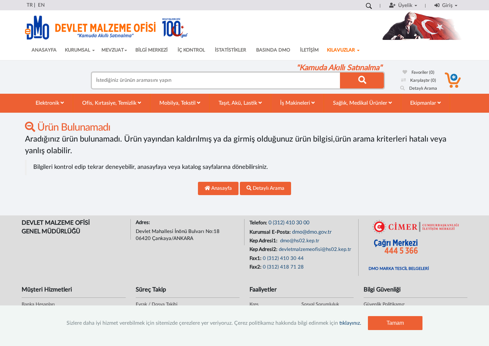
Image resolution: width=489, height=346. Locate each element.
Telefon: (258, 222)
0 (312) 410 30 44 (283, 258)
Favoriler (422, 72)
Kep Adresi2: (264, 249)
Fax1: (256, 258)
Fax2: (256, 267)
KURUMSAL (78, 50)
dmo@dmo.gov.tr (312, 232)
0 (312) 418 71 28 (283, 267)
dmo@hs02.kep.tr (299, 240)
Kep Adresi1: (264, 240)
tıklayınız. (350, 323)
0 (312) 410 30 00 (288, 222)
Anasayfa (221, 188)
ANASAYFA (44, 50)
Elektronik (48, 103)
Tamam (395, 323)
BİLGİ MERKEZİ (151, 50)
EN (41, 5)
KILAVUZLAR (341, 50)
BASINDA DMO (273, 50)
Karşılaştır (422, 80)
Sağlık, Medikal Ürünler (361, 103)
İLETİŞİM (309, 50)
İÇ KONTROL (191, 50)
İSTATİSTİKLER (230, 50)
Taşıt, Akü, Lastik (238, 103)
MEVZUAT (112, 50)
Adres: (143, 222)
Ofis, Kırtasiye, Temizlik (110, 103)
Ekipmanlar (423, 103)
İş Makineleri (295, 103)
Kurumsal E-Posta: (270, 232)
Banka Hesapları (38, 304)
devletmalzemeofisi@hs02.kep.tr (315, 249)
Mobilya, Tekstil (178, 103)
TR (30, 5)
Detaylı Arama (422, 88)
